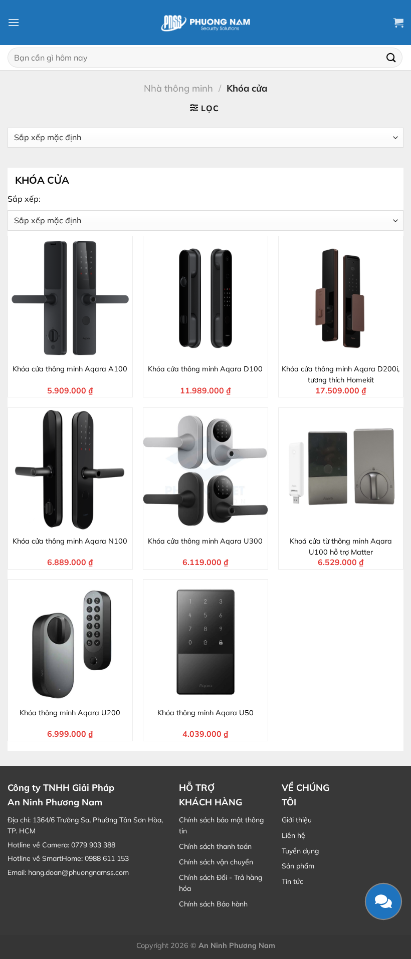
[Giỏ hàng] (398, 23)
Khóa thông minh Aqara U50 (205, 712)
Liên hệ (293, 835)
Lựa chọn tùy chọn (211, 523)
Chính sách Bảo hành (213, 903)
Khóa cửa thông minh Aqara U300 (205, 541)
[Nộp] (391, 57)
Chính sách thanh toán (215, 846)
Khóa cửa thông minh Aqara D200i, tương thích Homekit (340, 374)
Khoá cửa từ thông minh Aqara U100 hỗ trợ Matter (341, 547)
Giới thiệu (297, 819)
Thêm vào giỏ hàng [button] (76, 351)
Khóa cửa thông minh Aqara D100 (205, 368)
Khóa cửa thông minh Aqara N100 (70, 541)
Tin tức (292, 881)
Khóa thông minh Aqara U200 (70, 712)
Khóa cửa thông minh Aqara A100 (70, 368)
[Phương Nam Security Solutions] (205, 23)
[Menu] (14, 22)
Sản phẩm (298, 865)
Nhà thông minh (178, 88)
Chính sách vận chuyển (216, 861)
